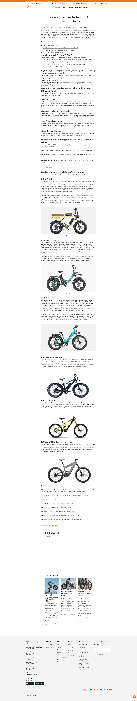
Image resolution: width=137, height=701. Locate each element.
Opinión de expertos (84, 652)
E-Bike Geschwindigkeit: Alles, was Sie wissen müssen (56, 507)
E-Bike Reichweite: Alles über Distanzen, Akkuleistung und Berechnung (61, 519)
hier (82, 495)
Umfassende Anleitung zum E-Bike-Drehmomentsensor (57, 503)
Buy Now (68, 236)
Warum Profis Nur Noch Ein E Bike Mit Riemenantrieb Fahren (85, 593)
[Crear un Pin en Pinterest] (55, 525)
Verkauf (59, 644)
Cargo (58, 649)
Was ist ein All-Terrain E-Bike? (51, 45)
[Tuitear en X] (49, 525)
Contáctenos (49, 647)
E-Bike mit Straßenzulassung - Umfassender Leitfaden (52, 598)
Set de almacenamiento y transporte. (72, 646)
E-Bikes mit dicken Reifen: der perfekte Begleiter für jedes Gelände (60, 515)
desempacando (83, 649)
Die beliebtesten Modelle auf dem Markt (54, 52)
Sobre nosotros (50, 644)
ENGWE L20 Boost (51, 240)
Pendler (59, 652)
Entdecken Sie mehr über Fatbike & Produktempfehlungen (58, 511)
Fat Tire (59, 647)
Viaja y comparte (83, 644)
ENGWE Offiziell (32, 695)
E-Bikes (53, 30)
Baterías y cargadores (73, 652)
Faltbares (59, 655)
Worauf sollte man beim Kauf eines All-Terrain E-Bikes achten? (60, 48)
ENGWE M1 (47, 179)
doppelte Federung (53, 307)
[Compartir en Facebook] (52, 525)
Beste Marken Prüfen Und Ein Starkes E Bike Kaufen (67, 593)
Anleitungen (82, 647)
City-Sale (57, 7)
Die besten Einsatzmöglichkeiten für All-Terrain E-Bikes (58, 50)
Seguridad (70, 650)
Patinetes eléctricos (62, 661)
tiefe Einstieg (76, 249)
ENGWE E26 (48, 298)
